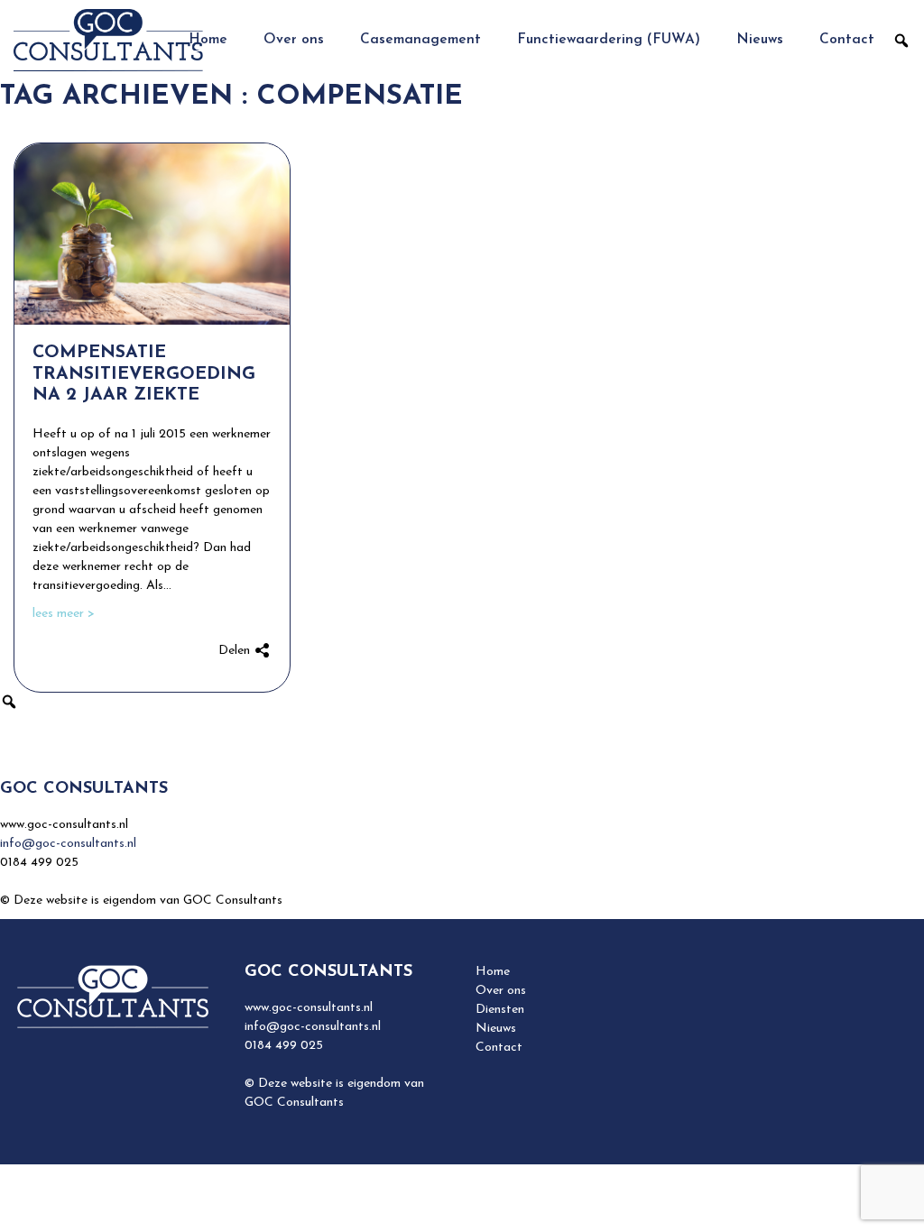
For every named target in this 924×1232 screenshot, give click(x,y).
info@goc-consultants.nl (68, 843)
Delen (236, 650)
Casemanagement (420, 39)
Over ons (293, 39)
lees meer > (63, 614)
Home (208, 39)
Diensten (500, 1009)
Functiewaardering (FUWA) (608, 39)
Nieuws (759, 39)
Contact (846, 39)
